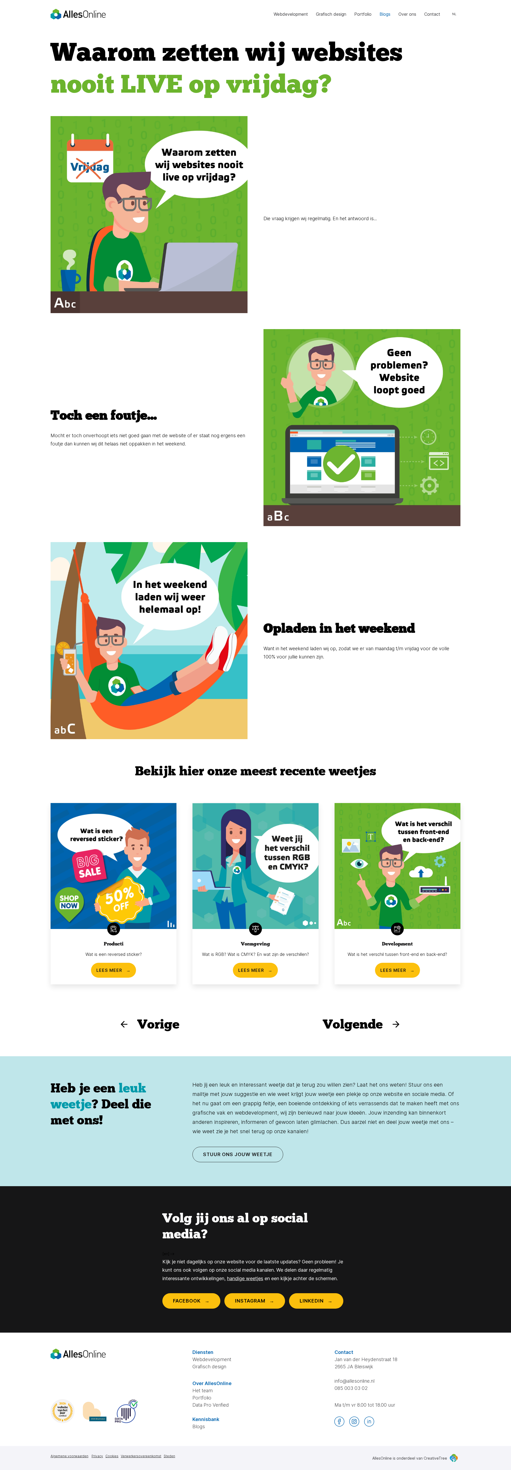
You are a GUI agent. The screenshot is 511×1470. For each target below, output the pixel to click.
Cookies (111, 1456)
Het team (202, 1390)
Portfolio (363, 14)
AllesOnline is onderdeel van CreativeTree (409, 1458)
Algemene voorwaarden (69, 1456)
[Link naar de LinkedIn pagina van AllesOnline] (369, 1421)
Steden (169, 1456)
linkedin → (316, 1301)
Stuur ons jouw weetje (238, 1154)
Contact (432, 14)
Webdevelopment (291, 14)
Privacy (97, 1456)
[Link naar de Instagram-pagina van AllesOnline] (354, 1421)
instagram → (254, 1301)
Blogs (385, 14)
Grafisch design (331, 14)
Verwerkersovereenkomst (141, 1456)
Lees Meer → (113, 970)
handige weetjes (245, 1278)
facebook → (191, 1301)
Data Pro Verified (210, 1405)
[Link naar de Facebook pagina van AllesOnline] (339, 1421)
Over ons (407, 14)
